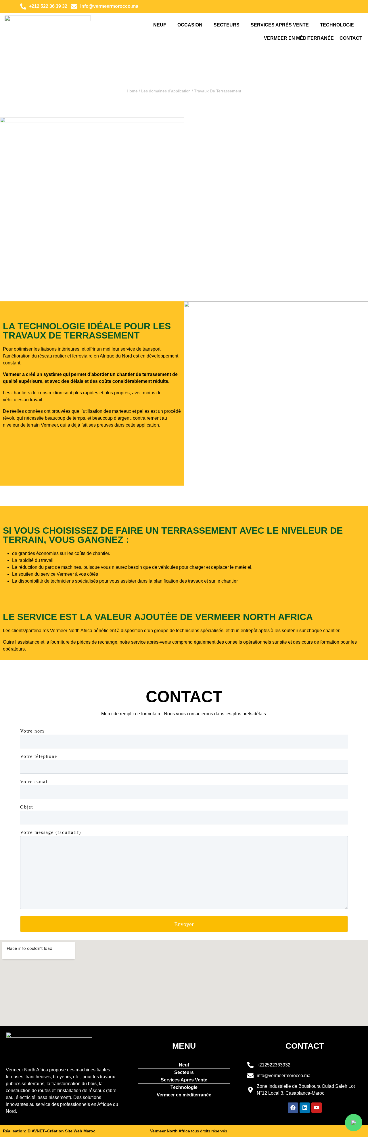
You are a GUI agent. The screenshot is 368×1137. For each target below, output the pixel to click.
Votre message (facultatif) (50, 832)
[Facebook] (293, 1107)
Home (132, 91)
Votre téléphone (38, 756)
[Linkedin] (305, 1107)
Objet (26, 807)
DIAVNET (36, 1131)
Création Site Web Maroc (71, 1131)
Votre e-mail (34, 781)
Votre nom (32, 731)
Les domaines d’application (166, 91)
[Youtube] (316, 1107)
